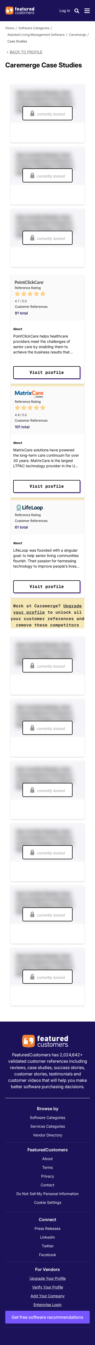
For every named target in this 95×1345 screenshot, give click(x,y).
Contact (47, 1185)
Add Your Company (48, 1296)
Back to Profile (26, 52)
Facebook (47, 1254)
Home (9, 28)
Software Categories (33, 28)
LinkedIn (47, 1237)
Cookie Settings (47, 1202)
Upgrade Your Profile (48, 1278)
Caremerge (77, 35)
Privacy (47, 1176)
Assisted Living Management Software (36, 35)
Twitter (48, 1246)
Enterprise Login (47, 1304)
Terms (47, 1167)
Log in (64, 10)
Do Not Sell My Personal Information (47, 1193)
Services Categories (47, 1126)
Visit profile (47, 372)
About (47, 1158)
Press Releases (47, 1228)
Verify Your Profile (47, 1287)
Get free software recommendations (47, 1317)
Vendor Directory (47, 1135)
